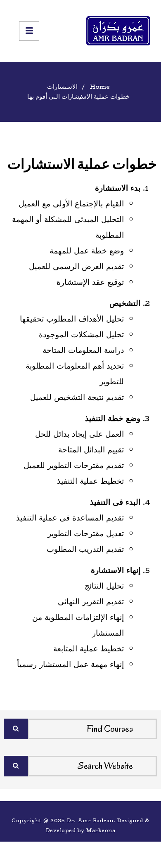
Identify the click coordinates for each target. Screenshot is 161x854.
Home (100, 86)
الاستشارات (62, 86)
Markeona (100, 830)
